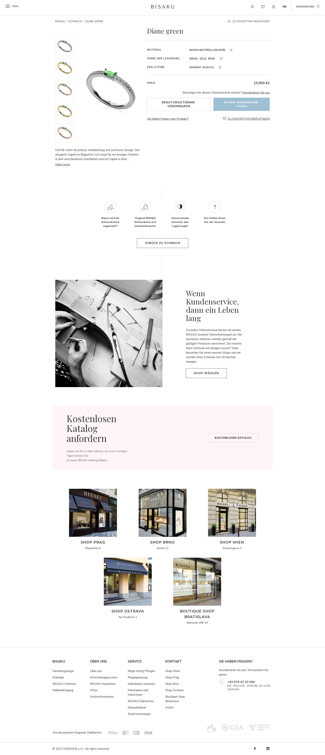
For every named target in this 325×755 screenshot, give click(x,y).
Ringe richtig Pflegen (141, 671)
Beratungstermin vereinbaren (179, 104)
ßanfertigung (65, 690)
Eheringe (58, 677)
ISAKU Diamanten (142, 701)
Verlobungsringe (63, 671)
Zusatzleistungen (139, 714)
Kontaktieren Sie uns (256, 93)
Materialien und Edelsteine (138, 692)
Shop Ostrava (174, 690)
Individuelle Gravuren (141, 684)
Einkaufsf (134, 707)
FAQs (94, 690)
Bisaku (60, 21)
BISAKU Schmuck (64, 684)
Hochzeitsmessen (102, 697)
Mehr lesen (62, 164)
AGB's (169, 707)
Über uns (96, 671)
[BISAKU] (162, 6)
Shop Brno (172, 684)
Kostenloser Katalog (233, 438)
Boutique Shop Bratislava (175, 699)
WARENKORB (305, 6)
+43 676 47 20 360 (241, 682)
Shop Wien (172, 671)
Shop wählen (206, 373)
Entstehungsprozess (104, 677)
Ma (54, 690)
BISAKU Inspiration (102, 684)
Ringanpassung (137, 677)
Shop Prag (172, 677)
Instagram (268, 748)
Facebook (254, 748)
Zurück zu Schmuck (162, 243)
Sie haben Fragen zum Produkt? (168, 119)
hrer (143, 707)
